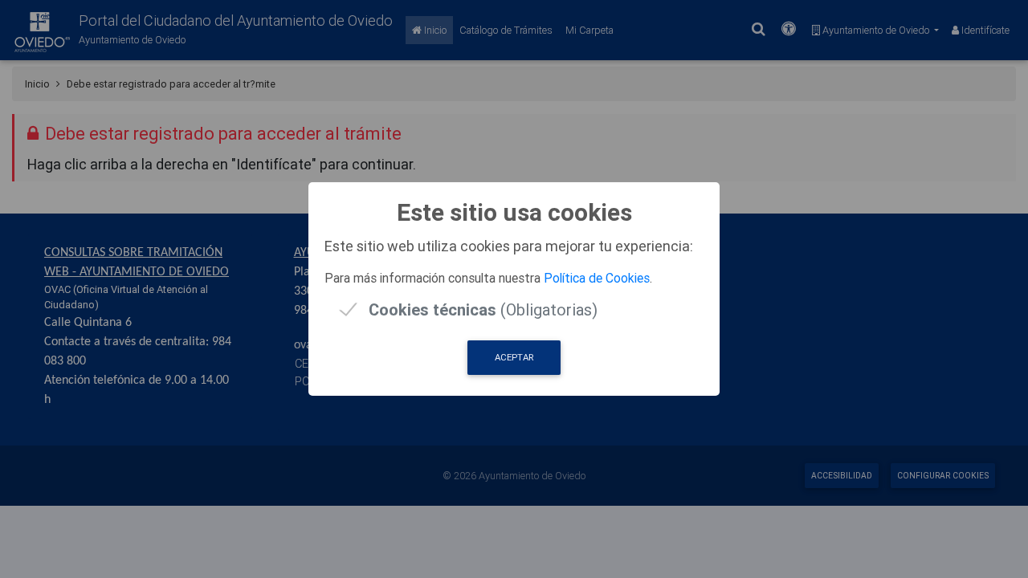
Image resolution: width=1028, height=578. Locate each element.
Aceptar (514, 357)
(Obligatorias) (483, 309)
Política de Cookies (597, 278)
